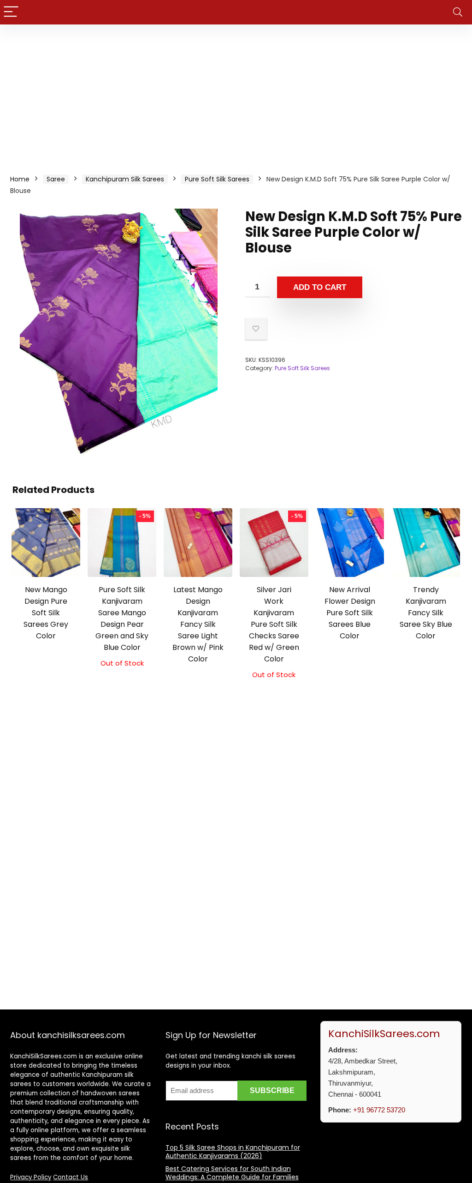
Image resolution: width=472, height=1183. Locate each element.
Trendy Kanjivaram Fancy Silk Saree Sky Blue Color (426, 612)
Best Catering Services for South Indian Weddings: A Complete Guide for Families (232, 1173)
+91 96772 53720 (379, 1110)
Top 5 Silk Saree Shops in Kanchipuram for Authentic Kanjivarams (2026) (232, 1151)
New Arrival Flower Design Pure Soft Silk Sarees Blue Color (349, 612)
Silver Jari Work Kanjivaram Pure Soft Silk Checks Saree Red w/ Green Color (274, 624)
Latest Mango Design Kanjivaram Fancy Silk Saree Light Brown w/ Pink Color (198, 624)
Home (20, 179)
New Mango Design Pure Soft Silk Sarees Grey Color (46, 612)
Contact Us (70, 1177)
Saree (56, 179)
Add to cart (319, 287)
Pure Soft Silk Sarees (217, 179)
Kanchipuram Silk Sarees (125, 179)
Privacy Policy (30, 1177)
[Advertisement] (236, 93)
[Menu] (11, 12)
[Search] (458, 12)
